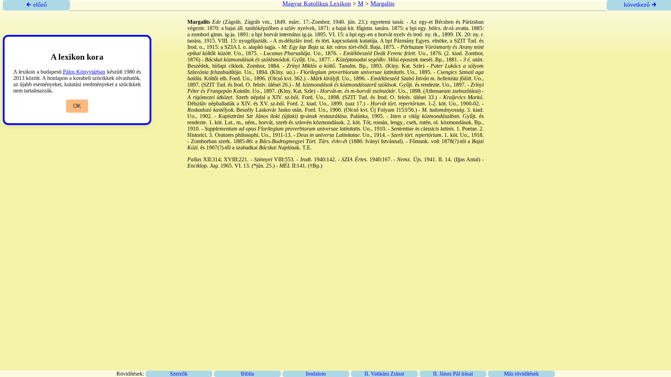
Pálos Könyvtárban (84, 72)
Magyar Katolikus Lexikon (316, 3)
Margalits (382, 3)
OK (77, 106)
